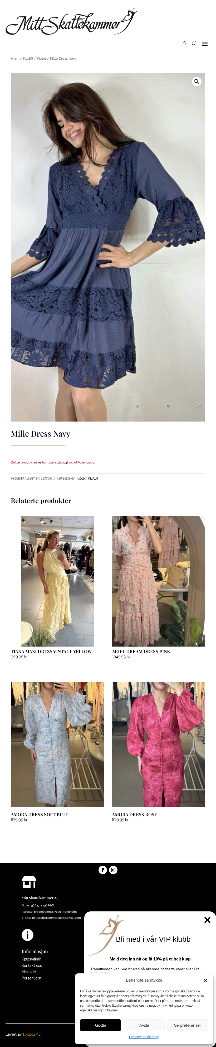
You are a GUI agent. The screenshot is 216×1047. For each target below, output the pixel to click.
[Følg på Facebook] (103, 870)
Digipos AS (32, 1034)
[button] (205, 980)
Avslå (144, 1025)
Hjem (15, 58)
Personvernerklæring (144, 1037)
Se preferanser (187, 1025)
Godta (100, 1025)
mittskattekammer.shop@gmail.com (56, 918)
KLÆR (28, 58)
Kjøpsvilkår (31, 959)
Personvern (31, 978)
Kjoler (41, 58)
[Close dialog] (207, 920)
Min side (29, 972)
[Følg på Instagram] (113, 870)
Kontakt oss (32, 965)
